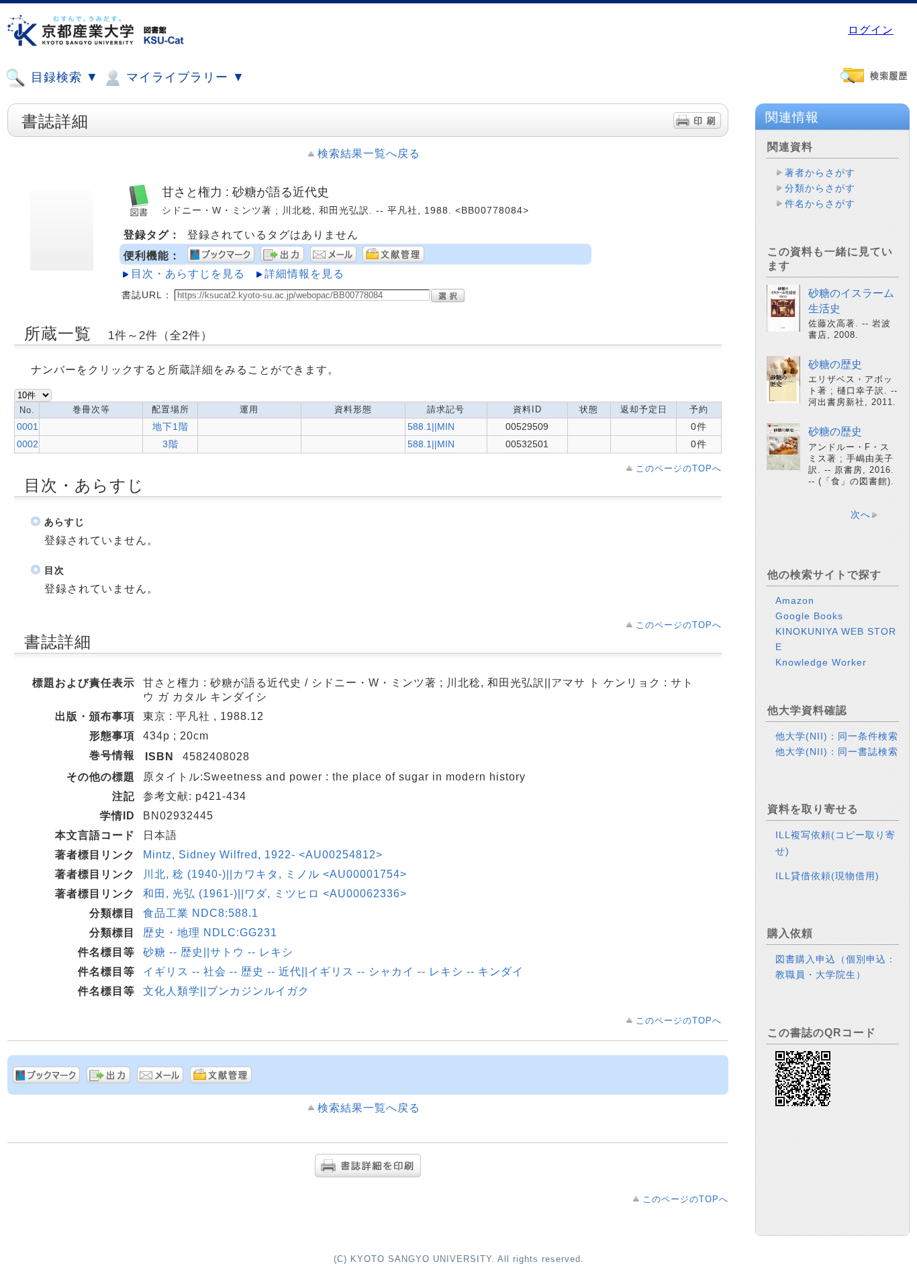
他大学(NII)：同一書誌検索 (836, 751)
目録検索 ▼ (63, 77)
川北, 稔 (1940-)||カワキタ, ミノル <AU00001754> (275, 874)
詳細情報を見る (304, 273)
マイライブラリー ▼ (183, 77)
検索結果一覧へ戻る (369, 153)
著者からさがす (820, 172)
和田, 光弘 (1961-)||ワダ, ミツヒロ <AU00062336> (275, 893)
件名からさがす (820, 203)
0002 (27, 444)
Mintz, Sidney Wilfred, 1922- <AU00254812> (263, 854)
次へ (861, 514)
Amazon (794, 600)
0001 (27, 426)
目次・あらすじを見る (188, 273)
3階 (170, 444)
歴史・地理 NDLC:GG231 (210, 932)
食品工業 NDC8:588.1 (200, 913)
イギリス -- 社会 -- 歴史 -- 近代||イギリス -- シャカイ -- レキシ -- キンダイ (333, 971)
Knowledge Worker (821, 662)
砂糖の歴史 (835, 364)
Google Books (809, 616)
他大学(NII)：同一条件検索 (836, 736)
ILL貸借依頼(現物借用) (827, 875)
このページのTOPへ (679, 468)
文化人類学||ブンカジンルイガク (226, 991)
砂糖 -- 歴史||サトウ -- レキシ (218, 952)
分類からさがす (820, 188)
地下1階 (170, 426)
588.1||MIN (430, 426)
